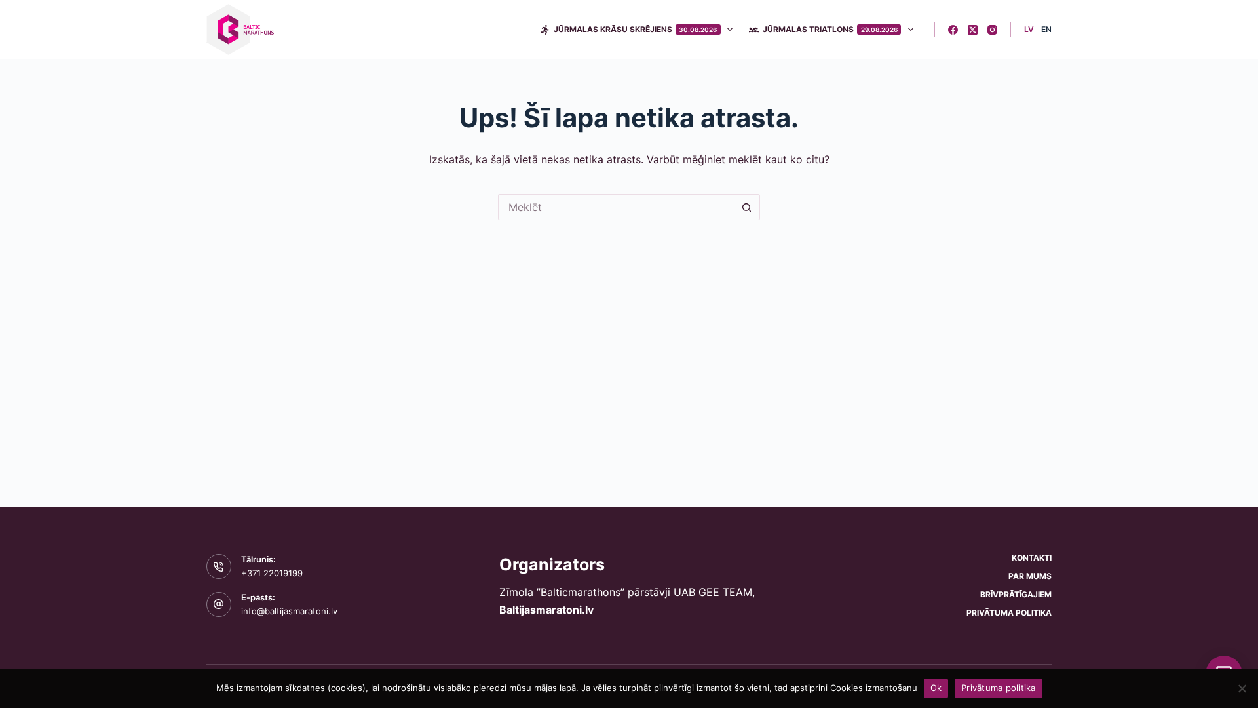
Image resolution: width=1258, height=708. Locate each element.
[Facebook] (953, 30)
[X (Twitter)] (973, 30)
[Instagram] (992, 30)
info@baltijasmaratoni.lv (289, 611)
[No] (1241, 688)
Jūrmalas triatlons (830, 29)
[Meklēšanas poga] (747, 207)
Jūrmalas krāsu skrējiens (635, 29)
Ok (936, 687)
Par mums (1030, 576)
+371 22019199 (272, 573)
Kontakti (1032, 557)
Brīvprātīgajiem (1016, 594)
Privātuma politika (1009, 613)
